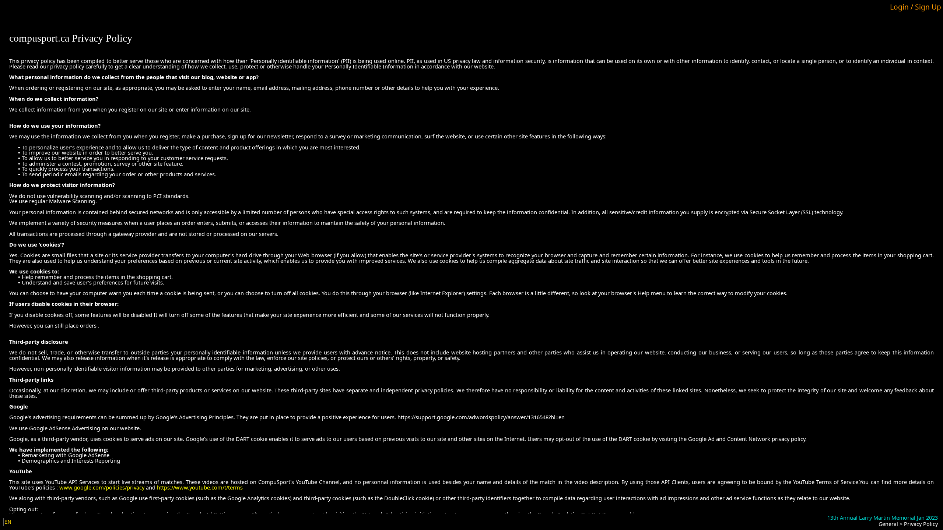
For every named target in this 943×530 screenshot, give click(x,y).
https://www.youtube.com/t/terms (200, 487)
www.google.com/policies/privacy (101, 487)
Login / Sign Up (915, 7)
